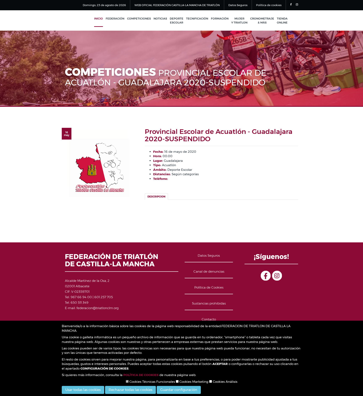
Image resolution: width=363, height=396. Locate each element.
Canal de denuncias (208, 271)
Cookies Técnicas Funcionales (152, 382)
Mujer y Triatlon (239, 20)
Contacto (209, 319)
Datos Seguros (237, 5)
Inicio (98, 18)
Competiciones (139, 18)
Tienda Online (282, 20)
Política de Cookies (209, 287)
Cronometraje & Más (262, 20)
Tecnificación (197, 18)
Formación (220, 18)
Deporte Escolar (176, 20)
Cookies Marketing (193, 382)
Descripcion (156, 196)
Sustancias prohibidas (209, 303)
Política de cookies (268, 5)
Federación (115, 18)
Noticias (160, 18)
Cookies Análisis (224, 382)
